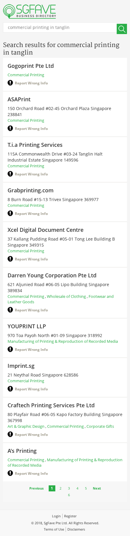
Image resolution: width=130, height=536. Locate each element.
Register (70, 516)
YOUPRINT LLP (27, 326)
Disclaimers (76, 529)
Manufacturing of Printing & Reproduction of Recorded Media (63, 341)
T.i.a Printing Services (35, 144)
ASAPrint (19, 99)
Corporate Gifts (100, 426)
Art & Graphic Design (26, 426)
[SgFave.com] (29, 11)
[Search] (122, 29)
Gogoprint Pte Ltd (31, 65)
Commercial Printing (26, 74)
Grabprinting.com (31, 190)
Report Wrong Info (31, 83)
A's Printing (22, 450)
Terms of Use (54, 529)
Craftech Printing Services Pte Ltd (51, 405)
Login (56, 516)
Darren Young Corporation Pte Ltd (52, 275)
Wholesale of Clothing (66, 296)
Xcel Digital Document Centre (45, 229)
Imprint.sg (21, 365)
